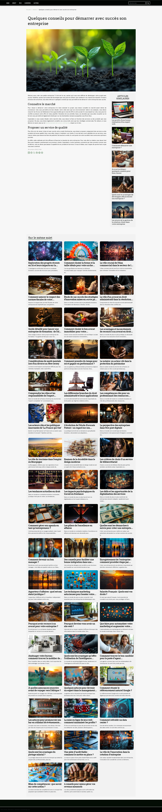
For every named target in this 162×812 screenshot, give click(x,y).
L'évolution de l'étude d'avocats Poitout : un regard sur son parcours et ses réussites (79, 428)
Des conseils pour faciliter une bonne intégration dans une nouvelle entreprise (79, 562)
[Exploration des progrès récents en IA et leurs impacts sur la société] (45, 251)
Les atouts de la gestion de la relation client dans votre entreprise (122, 222)
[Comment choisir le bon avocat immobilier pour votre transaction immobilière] (81, 317)
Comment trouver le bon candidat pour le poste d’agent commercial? (116, 658)
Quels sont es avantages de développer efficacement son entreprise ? (122, 197)
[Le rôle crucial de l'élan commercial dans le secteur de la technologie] (117, 251)
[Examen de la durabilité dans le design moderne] (81, 447)
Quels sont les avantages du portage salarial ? (42, 753)
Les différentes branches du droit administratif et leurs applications (81, 394)
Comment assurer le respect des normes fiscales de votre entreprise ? (44, 299)
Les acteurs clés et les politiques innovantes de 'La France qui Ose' (44, 426)
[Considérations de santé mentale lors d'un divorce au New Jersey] (45, 349)
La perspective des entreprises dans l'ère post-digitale (115, 426)
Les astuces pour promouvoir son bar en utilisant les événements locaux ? (44, 722)
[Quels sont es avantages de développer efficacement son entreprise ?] (123, 184)
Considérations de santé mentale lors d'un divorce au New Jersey (44, 362)
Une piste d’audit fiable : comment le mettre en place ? (79, 753)
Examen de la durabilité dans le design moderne (79, 460)
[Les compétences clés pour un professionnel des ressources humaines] (117, 381)
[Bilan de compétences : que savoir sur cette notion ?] (45, 772)
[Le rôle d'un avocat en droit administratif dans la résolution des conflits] (117, 285)
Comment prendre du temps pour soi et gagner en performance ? (80, 362)
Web (7, 3)
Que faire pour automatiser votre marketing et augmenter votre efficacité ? (116, 626)
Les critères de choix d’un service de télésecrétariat (116, 460)
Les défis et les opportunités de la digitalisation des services (116, 492)
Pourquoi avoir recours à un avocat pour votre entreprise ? (43, 624)
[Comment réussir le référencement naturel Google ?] (117, 676)
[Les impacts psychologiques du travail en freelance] (81, 479)
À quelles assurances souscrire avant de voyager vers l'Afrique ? (44, 689)
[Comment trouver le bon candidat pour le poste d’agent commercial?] (117, 644)
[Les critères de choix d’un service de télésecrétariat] (117, 447)
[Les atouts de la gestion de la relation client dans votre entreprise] (123, 210)
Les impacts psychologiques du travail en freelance (79, 492)
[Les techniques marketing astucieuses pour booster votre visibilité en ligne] (81, 579)
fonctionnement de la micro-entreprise (57, 123)
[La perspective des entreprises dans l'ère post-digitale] (117, 413)
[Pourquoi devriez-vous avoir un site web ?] (81, 611)
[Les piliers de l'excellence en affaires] (81, 513)
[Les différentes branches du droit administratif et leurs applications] (81, 381)
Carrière (28, 3)
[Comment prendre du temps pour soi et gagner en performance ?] (81, 349)
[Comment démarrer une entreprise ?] (123, 135)
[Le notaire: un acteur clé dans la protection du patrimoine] (117, 349)
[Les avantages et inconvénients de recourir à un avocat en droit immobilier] (117, 317)
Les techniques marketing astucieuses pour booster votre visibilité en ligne (79, 594)
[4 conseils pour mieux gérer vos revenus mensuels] (81, 772)
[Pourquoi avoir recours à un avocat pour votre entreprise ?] (45, 611)
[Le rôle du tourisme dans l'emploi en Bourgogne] (45, 447)
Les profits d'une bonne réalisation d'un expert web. (121, 122)
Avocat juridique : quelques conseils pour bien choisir (121, 171)
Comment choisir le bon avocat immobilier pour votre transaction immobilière (79, 331)
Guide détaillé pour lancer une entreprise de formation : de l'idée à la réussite (45, 331)
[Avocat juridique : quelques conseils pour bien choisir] (123, 159)
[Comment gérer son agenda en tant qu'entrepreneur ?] (45, 513)
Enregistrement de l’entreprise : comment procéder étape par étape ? (115, 562)
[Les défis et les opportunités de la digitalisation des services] (117, 479)
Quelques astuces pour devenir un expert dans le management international (79, 690)
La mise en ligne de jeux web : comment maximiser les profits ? (80, 721)
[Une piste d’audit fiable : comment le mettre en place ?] (81, 740)
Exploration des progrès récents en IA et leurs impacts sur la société (44, 265)
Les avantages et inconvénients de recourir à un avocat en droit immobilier (115, 331)
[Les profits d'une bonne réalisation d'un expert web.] (123, 109)
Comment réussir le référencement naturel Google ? (116, 689)
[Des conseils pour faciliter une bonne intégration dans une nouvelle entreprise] (81, 547)
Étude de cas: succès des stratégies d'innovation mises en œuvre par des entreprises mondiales (81, 299)
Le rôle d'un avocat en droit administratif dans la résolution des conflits (115, 299)
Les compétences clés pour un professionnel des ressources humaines (115, 396)
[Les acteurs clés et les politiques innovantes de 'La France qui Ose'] (45, 413)
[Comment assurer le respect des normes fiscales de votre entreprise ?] (45, 285)
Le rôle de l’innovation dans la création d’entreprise (115, 753)
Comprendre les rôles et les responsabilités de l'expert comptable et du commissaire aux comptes (45, 397)
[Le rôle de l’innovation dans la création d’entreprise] (117, 740)
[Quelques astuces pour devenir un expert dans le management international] (81, 676)
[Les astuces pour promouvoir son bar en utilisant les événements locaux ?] (45, 708)
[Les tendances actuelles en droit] (45, 479)
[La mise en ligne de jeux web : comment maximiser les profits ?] (81, 708)
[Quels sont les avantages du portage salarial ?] (45, 740)
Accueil (28, 9)
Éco (20, 3)
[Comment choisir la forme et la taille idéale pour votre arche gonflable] (81, 251)
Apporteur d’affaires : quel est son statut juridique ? (45, 592)
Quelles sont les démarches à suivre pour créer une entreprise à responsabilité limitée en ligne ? (116, 528)
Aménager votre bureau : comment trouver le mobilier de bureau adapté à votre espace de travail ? (44, 660)
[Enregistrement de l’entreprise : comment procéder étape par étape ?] (117, 547)
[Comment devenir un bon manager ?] (45, 547)
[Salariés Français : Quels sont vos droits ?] (117, 579)
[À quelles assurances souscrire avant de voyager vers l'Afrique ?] (45, 676)
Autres (36, 3)
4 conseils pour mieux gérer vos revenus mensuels (79, 785)
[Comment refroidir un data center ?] (117, 708)
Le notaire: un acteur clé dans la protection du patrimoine (115, 362)
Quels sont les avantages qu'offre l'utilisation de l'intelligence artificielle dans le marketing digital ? (80, 660)
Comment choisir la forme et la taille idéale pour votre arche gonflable (79, 265)
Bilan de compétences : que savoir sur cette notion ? (45, 785)
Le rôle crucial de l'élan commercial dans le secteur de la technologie (116, 265)
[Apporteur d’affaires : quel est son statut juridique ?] (45, 579)
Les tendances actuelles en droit (44, 491)
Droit (14, 3)
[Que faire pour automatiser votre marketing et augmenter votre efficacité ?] (117, 611)
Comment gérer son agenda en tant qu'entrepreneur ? (43, 526)
